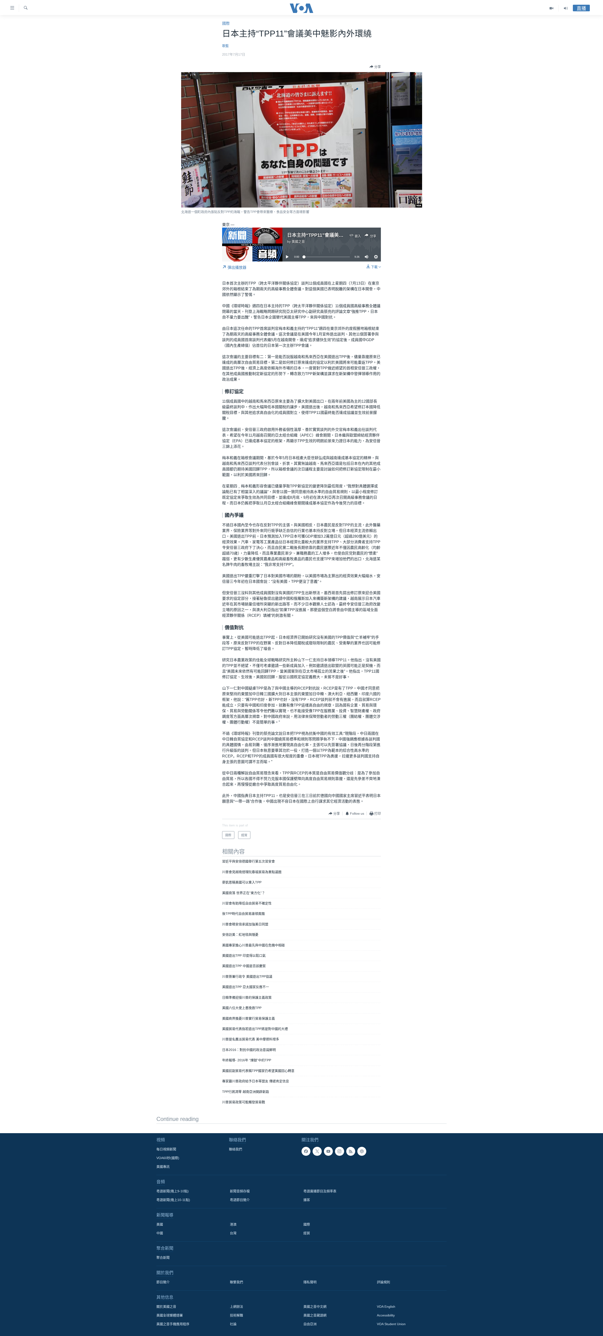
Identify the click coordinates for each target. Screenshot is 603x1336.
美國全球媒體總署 (169, 1315)
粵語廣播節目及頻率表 (319, 1191)
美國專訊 (163, 1166)
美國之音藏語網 (314, 1315)
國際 (226, 23)
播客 (306, 1200)
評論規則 (383, 1282)
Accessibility (386, 1315)
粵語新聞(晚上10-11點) (173, 1200)
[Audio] (566, 8)
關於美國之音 (166, 1306)
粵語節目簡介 (240, 1200)
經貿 (306, 1233)
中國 (159, 1233)
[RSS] (350, 1151)
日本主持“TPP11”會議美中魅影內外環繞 (329, 235)
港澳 (233, 1224)
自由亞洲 (310, 1324)
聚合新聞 (163, 1257)
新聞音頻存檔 (240, 1191)
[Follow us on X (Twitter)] (317, 1151)
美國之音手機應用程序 (172, 1324)
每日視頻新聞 (166, 1149)
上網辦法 (236, 1306)
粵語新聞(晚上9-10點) (172, 1191)
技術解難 (236, 1315)
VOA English (386, 1306)
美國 (159, 1224)
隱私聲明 (310, 1282)
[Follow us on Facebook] (306, 1151)
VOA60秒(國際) (167, 1158)
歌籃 (225, 46)
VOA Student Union (391, 1324)
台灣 (233, 1233)
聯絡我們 (235, 1149)
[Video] (551, 8)
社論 (233, 1324)
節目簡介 (163, 1282)
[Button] (375, 66)
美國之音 (298, 241)
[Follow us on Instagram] (339, 1151)
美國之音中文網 (314, 1306)
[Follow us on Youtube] (328, 1151)
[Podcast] (361, 1151)
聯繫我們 (236, 1282)
